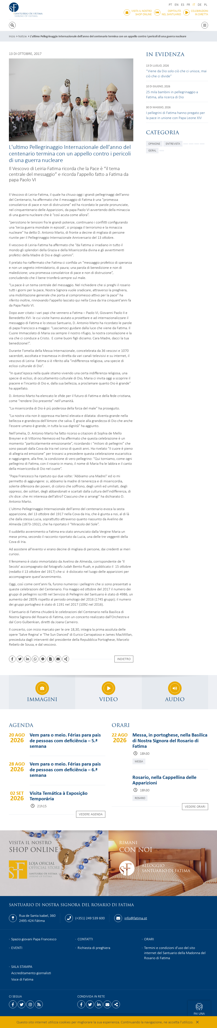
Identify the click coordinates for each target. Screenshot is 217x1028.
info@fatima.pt (135, 917)
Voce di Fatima (22, 979)
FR (188, 4)
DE (200, 4)
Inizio (12, 36)
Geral (152, 150)
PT (170, 4)
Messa (139, 761)
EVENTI (16, 947)
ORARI (149, 938)
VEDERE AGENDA (91, 814)
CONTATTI (85, 938)
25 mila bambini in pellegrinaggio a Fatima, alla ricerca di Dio (172, 94)
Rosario (140, 798)
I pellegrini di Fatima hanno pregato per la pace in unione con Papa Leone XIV (175, 115)
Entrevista (173, 144)
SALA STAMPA (21, 966)
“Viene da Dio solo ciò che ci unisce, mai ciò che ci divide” (176, 73)
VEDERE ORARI (195, 806)
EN (176, 4)
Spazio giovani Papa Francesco (33, 938)
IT (194, 4)
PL (205, 4)
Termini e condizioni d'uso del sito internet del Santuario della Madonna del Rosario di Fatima (175, 952)
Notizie (22, 36)
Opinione (154, 144)
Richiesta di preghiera (94, 947)
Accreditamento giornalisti (31, 972)
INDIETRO (124, 658)
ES (182, 4)
